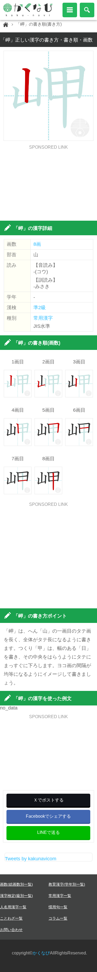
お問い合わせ (11, 929)
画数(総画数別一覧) (16, 884)
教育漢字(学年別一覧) (66, 884)
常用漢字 (43, 318)
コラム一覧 (57, 918)
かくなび (41, 953)
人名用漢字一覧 (13, 907)
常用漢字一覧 (59, 895)
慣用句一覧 (57, 907)
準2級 (39, 307)
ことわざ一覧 (11, 918)
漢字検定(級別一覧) (16, 895)
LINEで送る (48, 832)
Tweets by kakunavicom (30, 858)
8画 (37, 244)
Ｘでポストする (48, 800)
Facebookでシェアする (48, 816)
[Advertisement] (48, 183)
